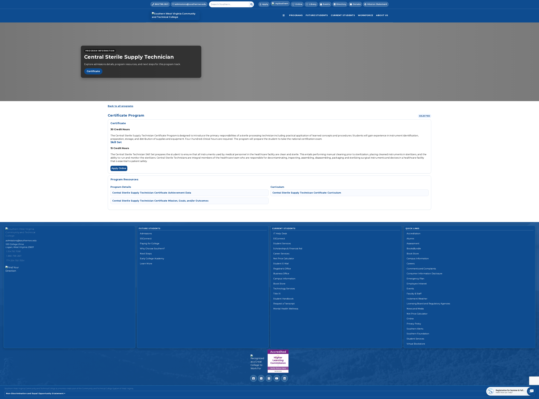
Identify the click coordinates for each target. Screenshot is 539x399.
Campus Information (284, 278)
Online (410, 318)
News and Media (415, 308)
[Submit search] (251, 4)
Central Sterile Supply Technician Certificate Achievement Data (151, 192)
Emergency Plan (415, 278)
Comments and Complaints (421, 268)
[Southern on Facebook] (253, 378)
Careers (410, 263)
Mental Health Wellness (285, 308)
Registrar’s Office (282, 268)
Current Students (343, 15)
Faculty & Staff (414, 293)
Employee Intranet (417, 283)
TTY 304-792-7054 (15, 260)
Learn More (146, 263)
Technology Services (284, 288)
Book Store (279, 283)
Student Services (282, 243)
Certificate (93, 71)
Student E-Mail (281, 263)
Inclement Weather (417, 298)
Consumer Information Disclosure (424, 273)
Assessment (413, 243)
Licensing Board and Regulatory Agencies (428, 303)
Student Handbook (283, 298)
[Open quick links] (283, 15)
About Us (382, 15)
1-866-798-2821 (13, 256)
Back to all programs (120, 106)
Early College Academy (152, 258)
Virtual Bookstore (416, 344)
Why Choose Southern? (152, 248)
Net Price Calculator (283, 258)
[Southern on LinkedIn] (284, 378)
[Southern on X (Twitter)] (261, 378)
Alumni (410, 238)
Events (410, 288)
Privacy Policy (414, 323)
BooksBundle (414, 248)
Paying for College (149, 243)
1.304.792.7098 (13, 251)
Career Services (281, 253)
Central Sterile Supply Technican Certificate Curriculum (306, 192)
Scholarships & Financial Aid (287, 248)
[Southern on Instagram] (269, 378)
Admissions (146, 233)
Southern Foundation (418, 333)
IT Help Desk (280, 233)
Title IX (276, 293)
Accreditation (413, 233)
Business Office (281, 273)
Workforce (365, 15)
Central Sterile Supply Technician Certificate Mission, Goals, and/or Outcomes (160, 200)
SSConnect (145, 238)
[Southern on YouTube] (276, 378)
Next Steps (146, 253)
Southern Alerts (415, 329)
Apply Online (118, 168)
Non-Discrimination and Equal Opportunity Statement (35, 393)
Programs (296, 15)
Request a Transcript (284, 303)
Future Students (317, 15)
